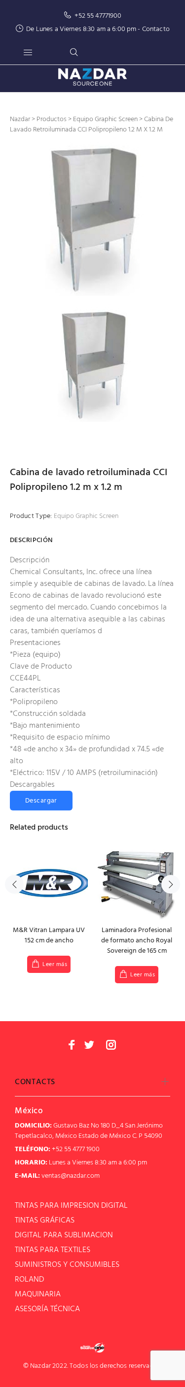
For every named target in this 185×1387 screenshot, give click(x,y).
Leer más (54, 964)
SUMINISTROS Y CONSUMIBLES (67, 1264)
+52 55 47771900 (98, 16)
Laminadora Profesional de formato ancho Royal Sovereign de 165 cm (136, 941)
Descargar (41, 800)
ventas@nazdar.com (70, 1176)
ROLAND (29, 1279)
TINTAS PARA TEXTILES (52, 1250)
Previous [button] (14, 884)
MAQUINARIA (38, 1294)
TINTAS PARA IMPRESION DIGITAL (71, 1205)
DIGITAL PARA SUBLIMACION (64, 1235)
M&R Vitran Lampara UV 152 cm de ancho (49, 935)
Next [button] (170, 884)
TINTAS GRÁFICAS (44, 1220)
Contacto (156, 29)
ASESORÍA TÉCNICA (47, 1309)
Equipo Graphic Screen (86, 516)
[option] (92, 220)
